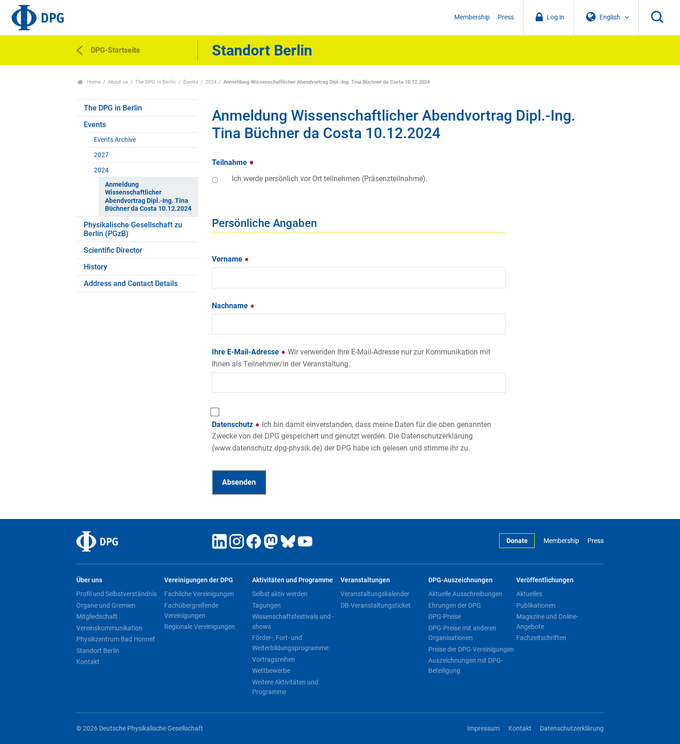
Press (506, 17)
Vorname (228, 259)
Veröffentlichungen (545, 580)
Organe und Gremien (106, 605)
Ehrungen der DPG (454, 605)
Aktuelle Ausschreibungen (465, 594)
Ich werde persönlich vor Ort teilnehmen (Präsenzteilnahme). (329, 178)
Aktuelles (529, 594)
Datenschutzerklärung (572, 728)
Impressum (483, 728)
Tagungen (266, 605)
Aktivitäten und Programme (292, 580)
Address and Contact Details (131, 283)
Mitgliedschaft (96, 616)
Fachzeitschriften (541, 637)
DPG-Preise (444, 616)
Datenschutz (351, 436)
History (95, 266)
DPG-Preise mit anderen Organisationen (462, 633)
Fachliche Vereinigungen (199, 594)
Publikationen (536, 605)
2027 (101, 155)
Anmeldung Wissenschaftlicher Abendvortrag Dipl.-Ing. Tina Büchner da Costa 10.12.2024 (148, 197)
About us (118, 82)
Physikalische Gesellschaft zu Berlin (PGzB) (133, 229)
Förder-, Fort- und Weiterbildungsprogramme (290, 643)
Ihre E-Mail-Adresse (351, 358)
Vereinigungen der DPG (198, 580)
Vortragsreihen (273, 659)
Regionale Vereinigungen (199, 626)
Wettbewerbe (271, 670)
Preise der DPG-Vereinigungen (471, 649)
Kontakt (87, 661)
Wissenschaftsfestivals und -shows (293, 621)
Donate (517, 541)
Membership (472, 17)
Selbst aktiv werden (280, 594)
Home (93, 82)
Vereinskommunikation (109, 628)
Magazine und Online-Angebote (547, 621)
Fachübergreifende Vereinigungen (191, 610)
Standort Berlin (97, 650)
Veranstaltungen (365, 580)
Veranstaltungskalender (374, 594)
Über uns (89, 580)
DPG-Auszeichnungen (460, 580)
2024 (210, 82)
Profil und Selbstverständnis (116, 594)
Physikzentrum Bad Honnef (115, 639)
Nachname (231, 305)
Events (190, 82)
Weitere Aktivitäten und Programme (285, 687)
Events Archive (115, 140)
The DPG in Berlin (155, 82)
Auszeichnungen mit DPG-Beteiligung (465, 665)
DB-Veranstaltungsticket (375, 605)
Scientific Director (113, 250)
